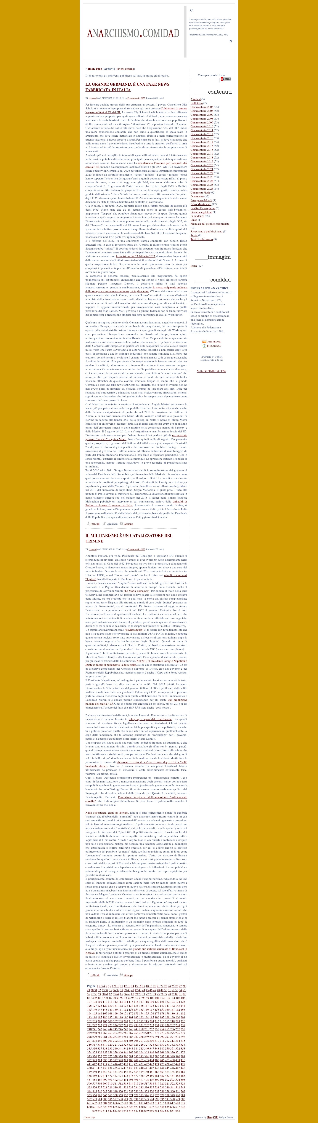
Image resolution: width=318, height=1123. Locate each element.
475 (126, 1076)
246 (120, 1029)
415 (110, 1064)
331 (167, 1044)
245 (115, 1029)
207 (115, 1021)
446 (172, 1068)
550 (120, 1091)
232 (146, 1025)
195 (151, 1017)
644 (120, 1111)
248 (131, 1029)
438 (131, 1068)
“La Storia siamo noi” (136, 591)
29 (88, 990)
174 (141, 1013)
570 (126, 1095)
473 (115, 1076)
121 (162, 1002)
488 (94, 1079)
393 (94, 1060)
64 (117, 994)
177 (157, 1013)
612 (146, 1103)
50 (165, 990)
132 (120, 1006)
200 (177, 1017)
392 (89, 1060)
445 (167, 1068)
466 (177, 1072)
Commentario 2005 (202, 107)
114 (126, 1002)
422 (146, 1064)
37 (117, 990)
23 (165, 986)
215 (157, 1021)
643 (115, 1111)
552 (131, 1091)
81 (180, 994)
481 (157, 1076)
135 (136, 1006)
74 (154, 994)
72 (147, 994)
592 (141, 1099)
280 (100, 1037)
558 (162, 1091)
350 (167, 1048)
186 (105, 1017)
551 (126, 1091)
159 (162, 1009)
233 (151, 1025)
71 (143, 994)
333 (177, 1044)
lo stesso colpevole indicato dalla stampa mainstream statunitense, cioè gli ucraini (136, 289)
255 (167, 1029)
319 (105, 1044)
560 (172, 1091)
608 (126, 1103)
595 (157, 1099)
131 (115, 1006)
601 (89, 1103)
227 (120, 1025)
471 (105, 1076)
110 (105, 1002)
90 (114, 998)
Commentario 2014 (202, 142)
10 (117, 986)
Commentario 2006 (202, 111)
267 (131, 1033)
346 (146, 1048)
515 (136, 1083)
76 (162, 994)
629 (136, 1107)
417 (120, 1064)
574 (146, 1095)
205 (105, 1021)
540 (167, 1087)
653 (167, 1111)
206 (110, 1021)
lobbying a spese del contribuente (150, 719)
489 (100, 1079)
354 (89, 1052)
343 (131, 1048)
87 (103, 998)
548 (110, 1091)
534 (136, 1087)
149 (110, 1009)
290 (151, 1037)
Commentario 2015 (202, 146)
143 (177, 1006)
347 (151, 1048)
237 (172, 1025)
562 (183, 1091)
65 (121, 994)
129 (105, 1006)
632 (151, 1107)
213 (146, 1021)
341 (120, 1048)
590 (131, 1099)
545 (94, 1091)
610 (136, 1103)
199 (172, 1017)
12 (125, 986)
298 (94, 1041)
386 (157, 1056)
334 (183, 1044)
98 (143, 998)
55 (184, 990)
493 (120, 1079)
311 (162, 1041)
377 (110, 1056)
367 (157, 1052)
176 (151, 1013)
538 (157, 1087)
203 (94, 1021)
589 (126, 1099)
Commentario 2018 (202, 157)
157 (151, 1009)
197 (162, 1017)
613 (151, 1103)
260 (94, 1033)
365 (146, 1052)
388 (167, 1056)
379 (120, 1056)
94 (129, 998)
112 (115, 1002)
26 (176, 986)
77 (165, 994)
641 (105, 1111)
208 (120, 1021)
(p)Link (95, 524)
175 (146, 1013)
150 (115, 1009)
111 (110, 1002)
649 (146, 1111)
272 (157, 1033)
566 (105, 1095)
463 (162, 1072)
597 (167, 1099)
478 (141, 1076)
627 (126, 1107)
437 (126, 1068)
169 (115, 1013)
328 (151, 1044)
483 (167, 1076)
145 (89, 1009)
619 (183, 1103)
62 (110, 994)
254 (162, 1029)
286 (131, 1037)
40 (128, 990)
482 (162, 1076)
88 (107, 998)
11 (121, 986)
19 (151, 986)
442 (151, 1068)
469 (94, 1076)
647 (136, 1111)
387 (162, 1056)
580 (177, 1095)
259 (89, 1033)
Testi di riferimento (202, 239)
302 (115, 1041)
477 (136, 1076)
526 (94, 1087)
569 (120, 1095)
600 (183, 1099)
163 (183, 1009)
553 (136, 1091)
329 (157, 1044)
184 (94, 1017)
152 (126, 1009)
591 (136, 1099)
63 (114, 994)
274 (167, 1033)
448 (183, 1068)
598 (172, 1099)
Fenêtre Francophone (203, 208)
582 (89, 1099)
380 (126, 1056)
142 (172, 1006)
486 (183, 1076)
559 (167, 1091)
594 (151, 1099)
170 (120, 1013)
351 (172, 1048)
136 (141, 1006)
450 (94, 1072)
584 (100, 1099)
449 (89, 1072)
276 (177, 1033)
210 (131, 1021)
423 (151, 1064)
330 (162, 1044)
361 (126, 1052)
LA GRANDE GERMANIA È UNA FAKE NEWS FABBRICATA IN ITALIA (127, 87)
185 (100, 1017)
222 (94, 1025)
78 (169, 994)
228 (126, 1025)
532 (126, 1087)
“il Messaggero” (134, 630)
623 (105, 1107)
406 (162, 1060)
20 (154, 986)
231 (141, 1025)
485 (177, 1076)
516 (141, 1083)
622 (100, 1107)
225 (110, 1025)
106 (183, 998)
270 (146, 1033)
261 (100, 1033)
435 (115, 1068)
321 (115, 1044)
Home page (90, 1116)
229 (131, 1025)
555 (146, 1091)
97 (140, 998)
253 (157, 1029)
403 (146, 1060)
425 (162, 1064)
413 (100, 1064)
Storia (194, 235)
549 (115, 1091)
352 (177, 1048)
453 (110, 1072)
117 (141, 1002)
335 (89, 1048)
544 (89, 1091)
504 (177, 1079)
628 (131, 1107)
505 (183, 1079)
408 (172, 1060)
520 (162, 1083)
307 (141, 1041)
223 (100, 1025)
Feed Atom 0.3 (214, 345)
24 (169, 986)
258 (183, 1029)
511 (115, 1083)
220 (183, 1021)
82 (184, 994)
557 (157, 1091)
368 (162, 1052)
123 (172, 1002)
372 (183, 1052)
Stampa (128, 524)
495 (131, 1079)
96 (136, 998)
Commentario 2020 (202, 165)
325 (136, 1044)
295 (177, 1037)
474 (120, 1076)
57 (92, 994)
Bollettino (197, 103)
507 (94, 1083)
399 (126, 1060)
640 (100, 1111)
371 (177, 1052)
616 (167, 1103)
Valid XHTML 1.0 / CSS (211, 371)
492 (115, 1079)
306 (136, 1041)
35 (110, 990)
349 (162, 1048)
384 (146, 1056)
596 (162, 1099)
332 (172, 1044)
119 (151, 1002)
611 (141, 1103)
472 (110, 1076)
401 (136, 1060)
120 (157, 1002)
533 (131, 1087)
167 (105, 1013)
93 (125, 998)
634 (162, 1107)
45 (147, 990)
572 (136, 1095)
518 (151, 1083)
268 (136, 1033)
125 (183, 1002)
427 (172, 1064)
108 (94, 1002)
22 (162, 986)
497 (141, 1079)
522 (172, 1083)
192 (136, 1017)
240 (89, 1029)
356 (100, 1052)
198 (167, 1017)
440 (141, 1068)
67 (128, 994)
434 (110, 1068)
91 (118, 998)
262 (105, 1033)
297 (89, 1041)
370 (172, 1052)
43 (139, 990)
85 (96, 998)
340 (115, 1048)
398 (120, 1060)
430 (89, 1068)
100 (152, 998)
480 (151, 1076)
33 (103, 990)
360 (120, 1052)
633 (157, 1107)
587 (115, 1099)
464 (167, 1072)
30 (92, 990)
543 (183, 1087)
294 (172, 1037)
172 (131, 1013)
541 (172, 1087)
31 (95, 990)
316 (89, 1044)
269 (141, 1033)
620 (89, 1107)
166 (100, 1013)
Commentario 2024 (202, 181)
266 (126, 1033)
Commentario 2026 (202, 188)
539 (162, 1087)
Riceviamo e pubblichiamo (206, 231)
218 (172, 1021)
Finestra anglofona (201, 212)
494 (126, 1079)
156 (146, 1009)
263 (110, 1033)
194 (146, 1017)
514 (131, 1083)
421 (141, 1064)
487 (89, 1079)
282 (110, 1037)
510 (110, 1083)
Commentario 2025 (202, 185)
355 (94, 1052)
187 (110, 1017)
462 (157, 1072)
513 (126, 1083)
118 (146, 1002)
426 (167, 1064)
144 (183, 1006)
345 (141, 1048)
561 (177, 1091)
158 (157, 1009)
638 (183, 1107)
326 (141, 1044)
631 (146, 1107)
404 (151, 1060)
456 (126, 1072)
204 (100, 1021)
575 (151, 1095)
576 (157, 1095)
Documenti (197, 196)
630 (141, 1107)
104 (172, 998)
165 (94, 1013)
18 (147, 986)
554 (141, 1091)
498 (146, 1079)
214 (151, 1021)
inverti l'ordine (125, 68)
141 (167, 1006)
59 (99, 994)
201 (183, 1017)
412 (94, 1064)
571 (131, 1095)
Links (194, 220)
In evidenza (197, 216)
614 (157, 1103)
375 (100, 1056)
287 (136, 1037)
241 (94, 1029)
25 (173, 986)
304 (126, 1041)
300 (105, 1041)
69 (136, 994)
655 (177, 1111)
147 (100, 1009)
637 (177, 1107)
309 (151, 1041)
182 (183, 1013)
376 (105, 1056)
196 (157, 1017)
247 (126, 1029)
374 (94, 1056)
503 (172, 1079)
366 (151, 1052)
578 (167, 1095)
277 (183, 1033)
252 (151, 1029)
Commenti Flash (200, 192)
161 (172, 1009)
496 (136, 1079)
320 (110, 1044)
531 (120, 1087)
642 (110, 1111)
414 (105, 1064)
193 (141, 1017)
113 (120, 1002)
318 (100, 1044)
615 (162, 1103)
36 (114, 990)
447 (177, 1068)
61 (106, 994)
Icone (194, 265)
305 (131, 1041)
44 (143, 990)
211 (136, 1021)
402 (141, 1060)
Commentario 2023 (136, 97)
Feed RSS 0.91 (214, 341)
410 (183, 1060)
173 (136, 1013)
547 (105, 1091)
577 (162, 1095)
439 (136, 1068)
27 (180, 986)
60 (103, 994)
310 (157, 1041)
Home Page (95, 68)
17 (143, 986)
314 (177, 1041)
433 (105, 1068)
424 (157, 1064)
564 (94, 1095)
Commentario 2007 (202, 115)
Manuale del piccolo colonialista (210, 224)
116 (136, 1002)
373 (89, 1056)
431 (94, 1068)
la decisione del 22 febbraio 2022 (136, 256)
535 (141, 1087)
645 (126, 1111)
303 (120, 1041)
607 (120, 1103)
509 (105, 1083)
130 (110, 1006)
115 (131, 1002)
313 (172, 1041)
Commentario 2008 (202, 118)
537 (151, 1087)
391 (183, 1056)
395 (105, 1060)
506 (89, 1083)
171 (126, 1013)
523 (177, 1083)
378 (115, 1056)
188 (115, 1017)
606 (115, 1103)
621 (94, 1107)
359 (115, 1052)
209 (126, 1021)
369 (167, 1052)
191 (131, 1017)
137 (146, 1006)
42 (136, 990)
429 (183, 1064)
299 (100, 1041)
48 (158, 990)
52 (173, 990)
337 (100, 1048)
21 (158, 986)
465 (172, 1072)
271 (151, 1033)
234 (157, 1025)
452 (105, 1072)
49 (162, 990)
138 (151, 1006)
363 (136, 1052)
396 (110, 1060)
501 (162, 1079)
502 (167, 1079)
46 (151, 990)
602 (94, 1103)
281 (105, 1037)
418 (126, 1064)
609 (131, 1103)
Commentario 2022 (202, 173)
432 (100, 1068)
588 (120, 1099)
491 (110, 1079)
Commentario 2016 (202, 150)
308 (146, 1041)
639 (94, 1111)
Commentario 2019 (202, 161)
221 (89, 1025)
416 (115, 1064)
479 (146, 1076)
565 (100, 1095)
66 (125, 994)
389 (172, 1056)
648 (141, 1111)
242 (100, 1029)
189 (120, 1017)
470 (100, 1076)
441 (146, 1068)
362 (131, 1052)
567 (110, 1095)
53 (176, 990)
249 (136, 1029)
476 (131, 1076)
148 (105, 1009)
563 (89, 1095)
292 (162, 1037)
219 (177, 1021)
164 (89, 1013)
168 (110, 1013)
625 (115, 1107)
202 (89, 1021)
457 (131, 1072)
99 (147, 998)
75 (158, 994)
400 (131, 1060)
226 (115, 1025)
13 (128, 986)
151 (120, 1009)
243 (105, 1029)
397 (115, 1060)
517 (146, 1083)
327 (146, 1044)
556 (151, 1091)
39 (125, 990)
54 (180, 990)
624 (110, 1107)
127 (94, 1006)
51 (169, 990)
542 (177, 1087)
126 (89, 1006)
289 (146, 1037)
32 (99, 990)
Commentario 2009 (202, 122)
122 (167, 1002)
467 (183, 1072)
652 (162, 1111)
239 (183, 1025)
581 (183, 1095)
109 (100, 1002)
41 (132, 990)
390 (177, 1056)
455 (120, 1072)
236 (167, 1025)
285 (126, 1037)
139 (157, 1006)
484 (172, 1076)
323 (126, 1044)
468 (89, 1076)
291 (157, 1037)
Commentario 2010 (202, 126)
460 (146, 1072)
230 (136, 1025)
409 (177, 1060)
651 (157, 1111)
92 (121, 998)
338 (105, 1048)
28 (184, 986)
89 (110, 998)
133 (126, 1006)
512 (120, 1083)
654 (172, 1111)
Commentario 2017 (202, 153)
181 (177, 1013)
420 (136, 1064)
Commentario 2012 (202, 134)
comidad (92, 97)
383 (141, 1056)
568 (115, 1095)
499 (151, 1079)
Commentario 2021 (202, 169)
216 (162, 1021)
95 (132, 998)
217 (167, 1021)
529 (110, 1087)
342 (126, 1048)
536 (146, 1087)
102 (162, 998)
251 (146, 1029)
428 (177, 1064)
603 (100, 1103)
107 (89, 1002)
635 (167, 1107)
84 (92, 998)
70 (139, 994)
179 (167, 1013)
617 (172, 1103)
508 (100, 1083)
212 (141, 1021)
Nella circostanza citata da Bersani (106, 812)
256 (172, 1029)
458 (136, 1072)
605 (110, 1103)
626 (120, 1107)
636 (172, 1107)
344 (136, 1048)
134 (131, 1006)
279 (94, 1037)
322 (120, 1044)
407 (167, 1060)
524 (183, 1083)
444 (162, 1068)
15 (136, 986)
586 (110, 1099)
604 (105, 1103)
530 (115, 1087)
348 (157, 1048)
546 (100, 1091)
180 (172, 1013)
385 (151, 1056)
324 (131, 1044)
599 (177, 1099)
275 (172, 1033)
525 (89, 1087)
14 (132, 986)
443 (157, 1068)
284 (120, 1037)
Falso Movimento (201, 204)
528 (105, 1087)
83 (88, 998)
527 (100, 1087)
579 (172, 1095)
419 (131, 1064)
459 (141, 1072)
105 (178, 998)
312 (167, 1041)
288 (141, 1037)
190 (126, 1017)
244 (110, 1029)
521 (167, 1083)
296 (183, 1037)
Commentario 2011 (202, 130)
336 (94, 1048)
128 (100, 1006)
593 (146, 1099)
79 (173, 994)
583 (94, 1099)
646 (131, 1111)
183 (89, 1017)
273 (162, 1033)
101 (157, 998)
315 (183, 1041)
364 (141, 1052)
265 (120, 1033)
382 (136, 1056)
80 (176, 994)
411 (89, 1064)
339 (110, 1048)
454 (115, 1072)
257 (177, 1029)
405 (157, 1060)
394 (100, 1060)
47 (154, 990)
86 (99, 998)
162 (177, 1009)
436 (120, 1068)
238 (177, 1025)
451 (100, 1072)
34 (106, 990)
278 (89, 1037)
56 (88, 994)
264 (115, 1033)
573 (141, 1095)
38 (121, 990)
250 (141, 1029)
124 (177, 1002)
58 (95, 994)
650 (151, 1111)
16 (139, 986)
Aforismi (196, 99)
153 (131, 1009)
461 (151, 1072)
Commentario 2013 (202, 138)
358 (110, 1052)
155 (141, 1009)
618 (177, 1103)
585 (105, 1099)
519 (157, 1083)
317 (94, 1044)
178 (162, 1013)
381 (131, 1056)
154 (136, 1009)
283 (115, 1037)
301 (110, 1041)
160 (167, 1009)
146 (94, 1009)
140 (162, 1006)
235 (162, 1025)
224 (105, 1025)
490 (105, 1079)
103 (167, 998)
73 (151, 994)
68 (132, 994)
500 (157, 1079)
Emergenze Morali (201, 200)
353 (183, 1048)
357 (105, 1052)
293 (167, 1037)
